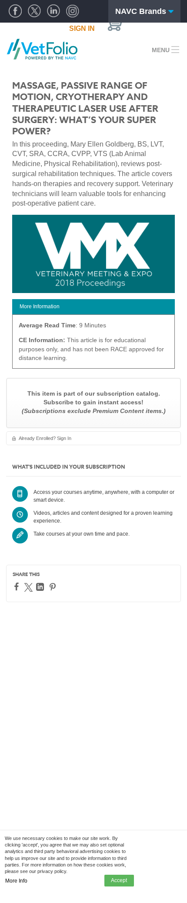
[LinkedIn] (41, 587)
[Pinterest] (54, 587)
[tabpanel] (93, 344)
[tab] (93, 306)
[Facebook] (18, 586)
